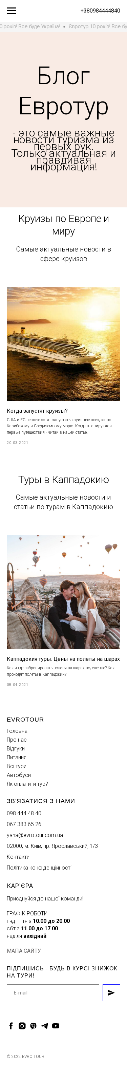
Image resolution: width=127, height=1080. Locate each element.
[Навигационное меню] (11, 10)
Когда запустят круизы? (37, 991)
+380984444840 (100, 10)
